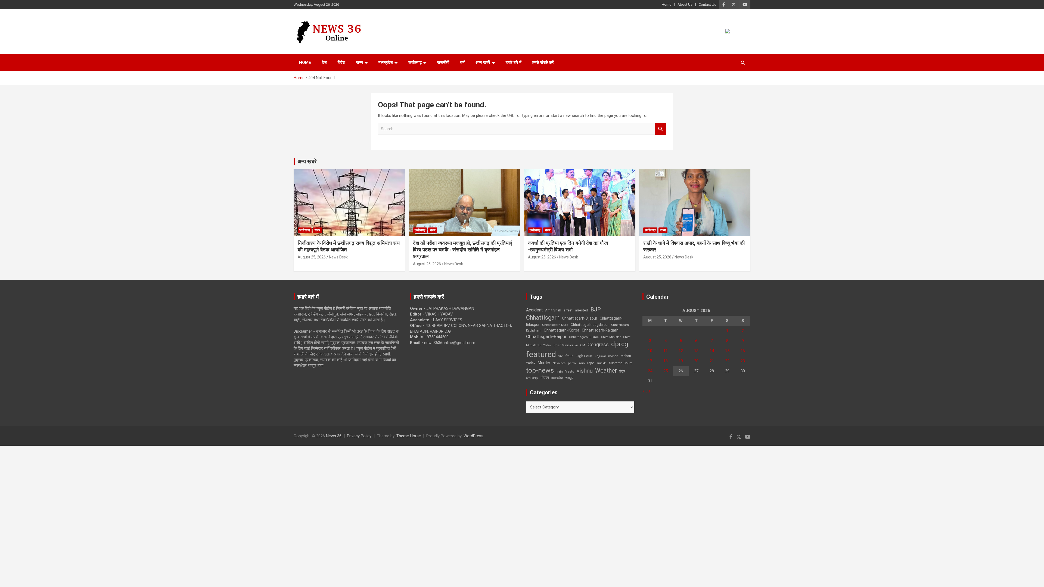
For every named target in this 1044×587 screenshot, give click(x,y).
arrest (568, 310)
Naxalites (559, 363)
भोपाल (544, 377)
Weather (606, 370)
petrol (572, 363)
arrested (581, 310)
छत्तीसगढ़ (415, 62)
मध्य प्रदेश (557, 378)
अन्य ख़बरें (307, 161)
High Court (584, 356)
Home (666, 4)
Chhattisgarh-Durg (555, 325)
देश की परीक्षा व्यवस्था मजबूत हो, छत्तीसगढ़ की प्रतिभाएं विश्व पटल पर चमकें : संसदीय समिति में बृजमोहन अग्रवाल (462, 250)
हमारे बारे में (513, 62)
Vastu (569, 371)
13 (696, 350)
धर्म (462, 62)
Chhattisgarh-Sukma (584, 337)
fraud (569, 356)
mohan (613, 356)
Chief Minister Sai (566, 345)
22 (727, 360)
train (560, 371)
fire (560, 356)
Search (660, 129)
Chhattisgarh (543, 317)
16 (743, 350)
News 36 (333, 435)
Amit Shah (553, 310)
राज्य (359, 62)
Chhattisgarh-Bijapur (579, 318)
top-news (540, 370)
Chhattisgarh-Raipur (546, 336)
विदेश (341, 62)
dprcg (619, 344)
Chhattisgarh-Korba (561, 330)
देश (324, 62)
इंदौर (622, 371)
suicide (601, 363)
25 (665, 371)
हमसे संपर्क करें (543, 62)
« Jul (646, 391)
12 (681, 350)
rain (582, 363)
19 (681, 360)
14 (712, 350)
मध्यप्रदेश (385, 62)
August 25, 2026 (312, 257)
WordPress (473, 435)
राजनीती (443, 62)
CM (582, 345)
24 (650, 371)
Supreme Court (620, 363)
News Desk (338, 257)
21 (712, 360)
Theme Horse (408, 435)
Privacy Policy (359, 435)
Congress (598, 344)
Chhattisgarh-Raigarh (600, 330)
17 (650, 360)
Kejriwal (600, 356)
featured (541, 354)
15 (727, 350)
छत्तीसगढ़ (532, 378)
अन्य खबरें (483, 62)
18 (665, 360)
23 (743, 360)
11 (665, 350)
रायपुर (569, 378)
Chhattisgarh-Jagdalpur (590, 324)
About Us (685, 4)
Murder (544, 362)
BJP (596, 309)
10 (650, 350)
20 (696, 360)
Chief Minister (611, 337)
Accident (534, 310)
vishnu (585, 370)
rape (590, 363)
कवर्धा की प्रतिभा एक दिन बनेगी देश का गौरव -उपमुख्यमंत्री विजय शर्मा (568, 246)
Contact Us (707, 4)
